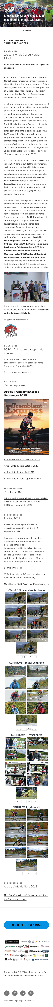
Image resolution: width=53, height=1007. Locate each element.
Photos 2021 (12, 518)
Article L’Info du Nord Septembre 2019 (22, 478)
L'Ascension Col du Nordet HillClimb (24, 18)
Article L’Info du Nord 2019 (20, 886)
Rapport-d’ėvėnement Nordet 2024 (18, 372)
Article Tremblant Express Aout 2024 (22, 459)
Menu (28, 30)
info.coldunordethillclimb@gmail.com (22, 548)
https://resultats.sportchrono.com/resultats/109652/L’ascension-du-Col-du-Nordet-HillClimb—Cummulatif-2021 (26, 501)
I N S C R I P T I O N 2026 (26, 925)
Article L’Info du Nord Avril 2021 (19, 472)
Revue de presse (14, 385)
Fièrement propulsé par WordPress (19, 1000)
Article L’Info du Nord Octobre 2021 (21, 466)
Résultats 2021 (13, 492)
